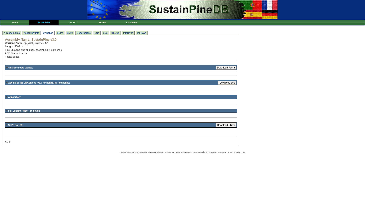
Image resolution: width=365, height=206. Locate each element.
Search (102, 22)
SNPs (60, 33)
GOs (96, 33)
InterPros (128, 33)
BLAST (73, 22)
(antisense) (39, 82)
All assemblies (12, 33)
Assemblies (43, 22)
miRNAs (141, 33)
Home (15, 22)
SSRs (70, 33)
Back (8, 142)
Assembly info (31, 33)
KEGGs (115, 33)
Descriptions (84, 33)
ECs (105, 33)
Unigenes (48, 33)
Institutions (131, 22)
